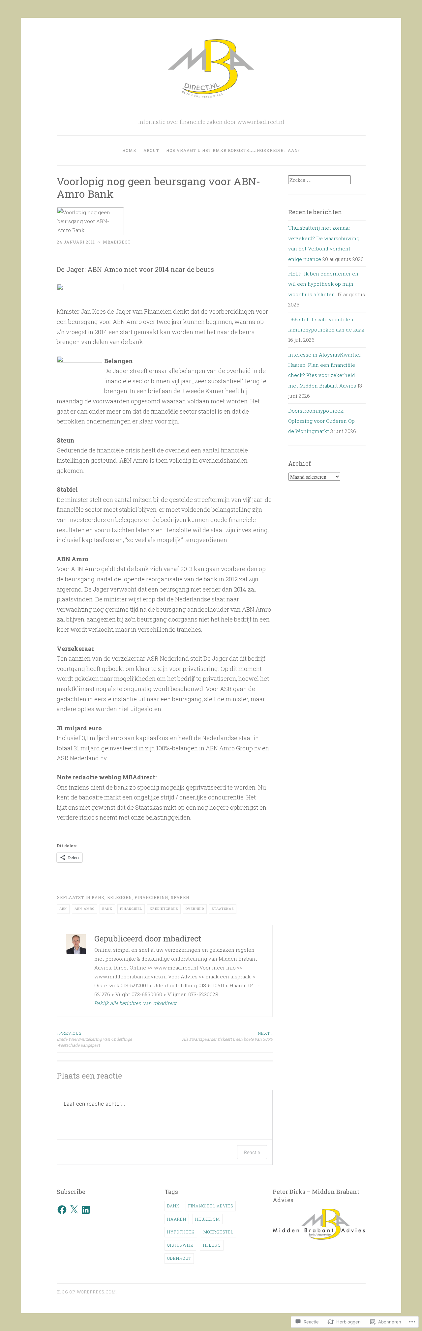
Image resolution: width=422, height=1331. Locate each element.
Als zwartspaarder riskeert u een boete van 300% (227, 1036)
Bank (98, 897)
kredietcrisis (164, 909)
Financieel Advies (210, 1205)
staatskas (223, 909)
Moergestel (218, 1231)
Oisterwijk (180, 1245)
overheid (195, 909)
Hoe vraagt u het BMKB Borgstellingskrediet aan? (233, 150)
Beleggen (119, 897)
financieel (131, 909)
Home (129, 150)
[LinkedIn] (85, 1209)
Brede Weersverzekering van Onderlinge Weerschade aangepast (94, 1039)
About (151, 150)
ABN (63, 909)
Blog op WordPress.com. (87, 1291)
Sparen (180, 897)
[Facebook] (62, 1209)
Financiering (151, 897)
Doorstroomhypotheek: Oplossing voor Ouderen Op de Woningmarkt (321, 421)
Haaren (176, 1219)
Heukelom (207, 1219)
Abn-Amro (85, 909)
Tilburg (211, 1245)
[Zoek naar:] (319, 180)
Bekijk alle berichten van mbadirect (135, 1003)
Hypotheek (181, 1231)
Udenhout (179, 1258)
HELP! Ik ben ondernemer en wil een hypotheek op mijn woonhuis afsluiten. (323, 284)
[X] (74, 1209)
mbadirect (117, 242)
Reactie (252, 1152)
